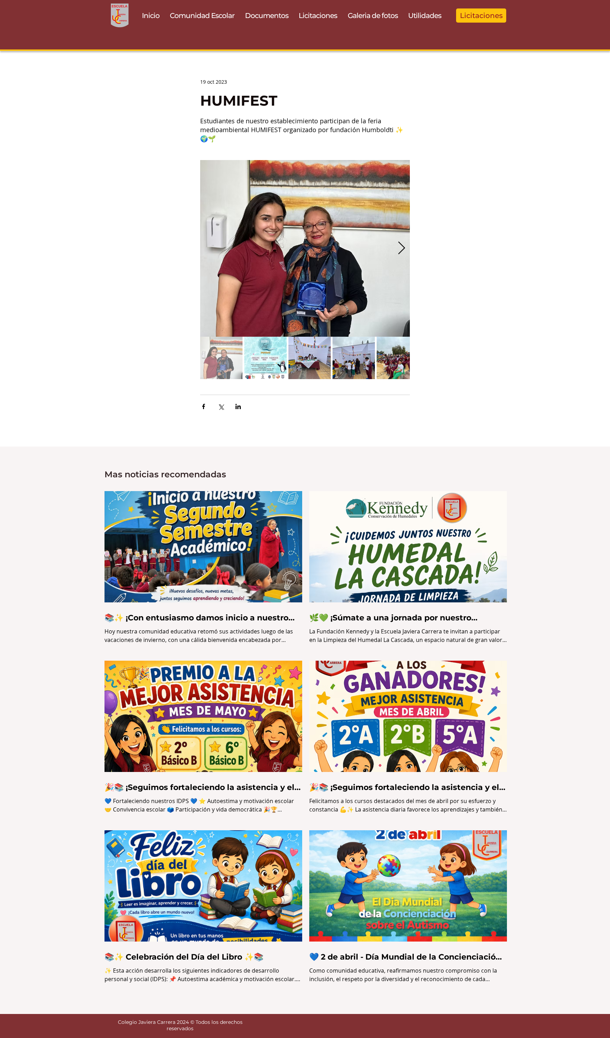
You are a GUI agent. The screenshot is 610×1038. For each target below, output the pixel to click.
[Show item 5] (398, 358)
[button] (202, 15)
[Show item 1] (221, 358)
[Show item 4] (354, 358)
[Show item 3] (309, 358)
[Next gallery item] (401, 248)
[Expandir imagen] (305, 248)
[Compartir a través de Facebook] (203, 406)
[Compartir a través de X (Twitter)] (220, 406)
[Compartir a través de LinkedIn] (238, 406)
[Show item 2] (265, 358)
